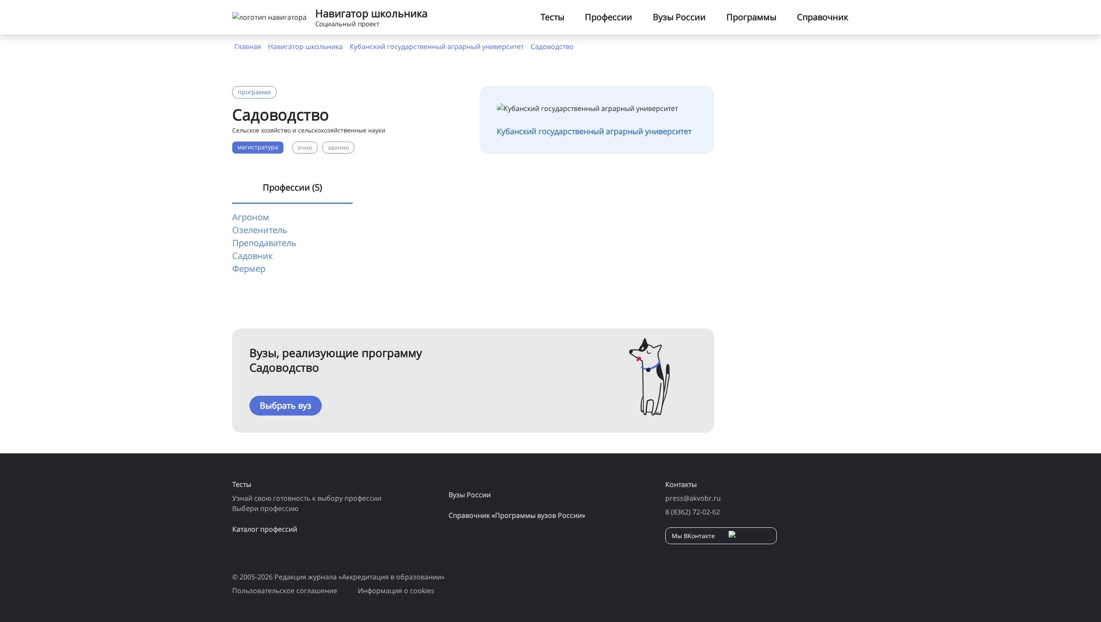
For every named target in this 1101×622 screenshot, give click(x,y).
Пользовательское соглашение (284, 590)
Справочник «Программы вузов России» (517, 515)
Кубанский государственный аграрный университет (437, 46)
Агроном (250, 217)
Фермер (248, 268)
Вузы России (679, 17)
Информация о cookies (396, 590)
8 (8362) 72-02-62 (692, 512)
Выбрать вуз (285, 405)
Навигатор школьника (305, 46)
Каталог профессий (264, 529)
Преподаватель (264, 243)
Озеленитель (259, 230)
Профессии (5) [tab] (292, 187)
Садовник (252, 256)
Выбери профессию (265, 508)
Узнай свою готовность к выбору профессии (306, 498)
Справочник (822, 17)
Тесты (552, 17)
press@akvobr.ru (693, 498)
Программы (751, 17)
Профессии (608, 17)
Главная (247, 46)
